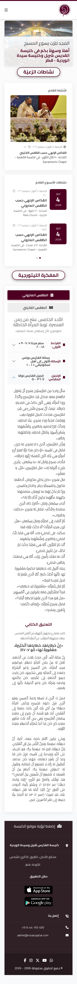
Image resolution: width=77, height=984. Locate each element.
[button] (40, 258)
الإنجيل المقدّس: (39, 377)
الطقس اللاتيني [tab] (35, 307)
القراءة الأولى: (40, 344)
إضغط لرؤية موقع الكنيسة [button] (35, 826)
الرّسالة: (41, 361)
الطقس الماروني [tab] (35, 295)
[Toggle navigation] (6, 10)
